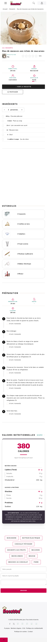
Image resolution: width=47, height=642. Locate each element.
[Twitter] (14, 624)
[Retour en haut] (4, 640)
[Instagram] (18, 624)
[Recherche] (33, 3)
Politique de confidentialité (34, 628)
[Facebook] (9, 624)
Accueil (5, 9)
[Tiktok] (37, 624)
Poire (36, 562)
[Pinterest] (23, 624)
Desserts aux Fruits (16, 550)
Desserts (12, 9)
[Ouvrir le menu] (5, 3)
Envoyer (23, 590)
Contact (30, 631)
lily (8, 57)
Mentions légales (16, 628)
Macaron (36, 550)
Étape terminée (15, 323)
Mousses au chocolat (18, 562)
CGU (23, 628)
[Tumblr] (27, 624)
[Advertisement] (23, 176)
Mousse (32, 556)
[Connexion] (41, 3)
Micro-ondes (17, 556)
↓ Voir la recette (23, 86)
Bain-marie (12, 538)
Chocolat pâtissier (23, 544)
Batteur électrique (31, 538)
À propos (7, 628)
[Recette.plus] (17, 4)
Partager (14, 92)
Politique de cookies (20, 631)
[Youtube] (32, 624)
